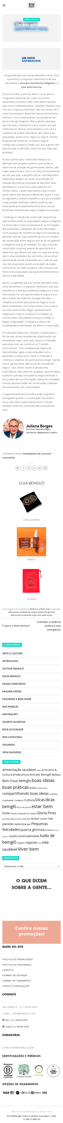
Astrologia (10, 661)
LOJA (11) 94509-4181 (17, 1026)
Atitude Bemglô (13, 669)
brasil (32, 788)
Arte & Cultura (12, 653)
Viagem (21, 842)
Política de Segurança (16, 964)
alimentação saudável (19, 769)
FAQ (50, 1111)
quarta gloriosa (32, 829)
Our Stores (25, 1111)
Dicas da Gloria (24, 807)
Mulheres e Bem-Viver (31, 19)
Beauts (31, 560)
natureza (20, 824)
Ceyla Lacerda (31, 520)
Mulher (35, 818)
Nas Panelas (10, 707)
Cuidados (19, 800)
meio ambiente (23, 819)
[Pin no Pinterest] (39, 468)
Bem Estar (10, 780)
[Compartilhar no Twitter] (28, 468)
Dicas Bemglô (11, 676)
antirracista (13, 612)
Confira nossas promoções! (31, 931)
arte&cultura (21, 774)
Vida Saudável (11, 752)
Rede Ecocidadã (12, 729)
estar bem (42, 806)
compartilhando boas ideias (25, 793)
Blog (34, 1111)
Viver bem (28, 849)
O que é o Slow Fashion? (16, 625)
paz (29, 824)
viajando (31, 842)
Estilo (6, 813)
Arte (45, 770)
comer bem (42, 788)
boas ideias (43, 780)
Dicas (40, 799)
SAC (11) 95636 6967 (16, 1020)
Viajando (8, 745)
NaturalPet (10, 714)
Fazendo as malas (27, 813)
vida (39, 843)
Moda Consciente (14, 684)
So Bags (31, 599)
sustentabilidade (28, 836)
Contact (42, 1111)
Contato (8, 970)
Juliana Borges (44, 612)
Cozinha (53, 793)
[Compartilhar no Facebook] (23, 468)
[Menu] (4, 5)
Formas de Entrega (14, 975)
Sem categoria (12, 737)
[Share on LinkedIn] (45, 468)
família (14, 813)
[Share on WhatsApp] (17, 468)
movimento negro (29, 615)
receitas (49, 830)
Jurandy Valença (9, 819)
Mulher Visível (12, 691)
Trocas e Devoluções (16, 986)
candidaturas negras (28, 612)
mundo (43, 818)
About (14, 1111)
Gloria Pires (46, 812)
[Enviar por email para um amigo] (34, 468)
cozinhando (8, 800)
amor (39, 770)
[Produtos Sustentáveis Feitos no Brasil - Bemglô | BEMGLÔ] (31, 5)
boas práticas (15, 787)
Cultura (29, 800)
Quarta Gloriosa (14, 722)
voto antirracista (45, 615)
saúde (13, 836)
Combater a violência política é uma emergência (49, 625)
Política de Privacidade (17, 959)
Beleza (56, 774)
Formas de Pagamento (16, 980)
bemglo (25, 780)
